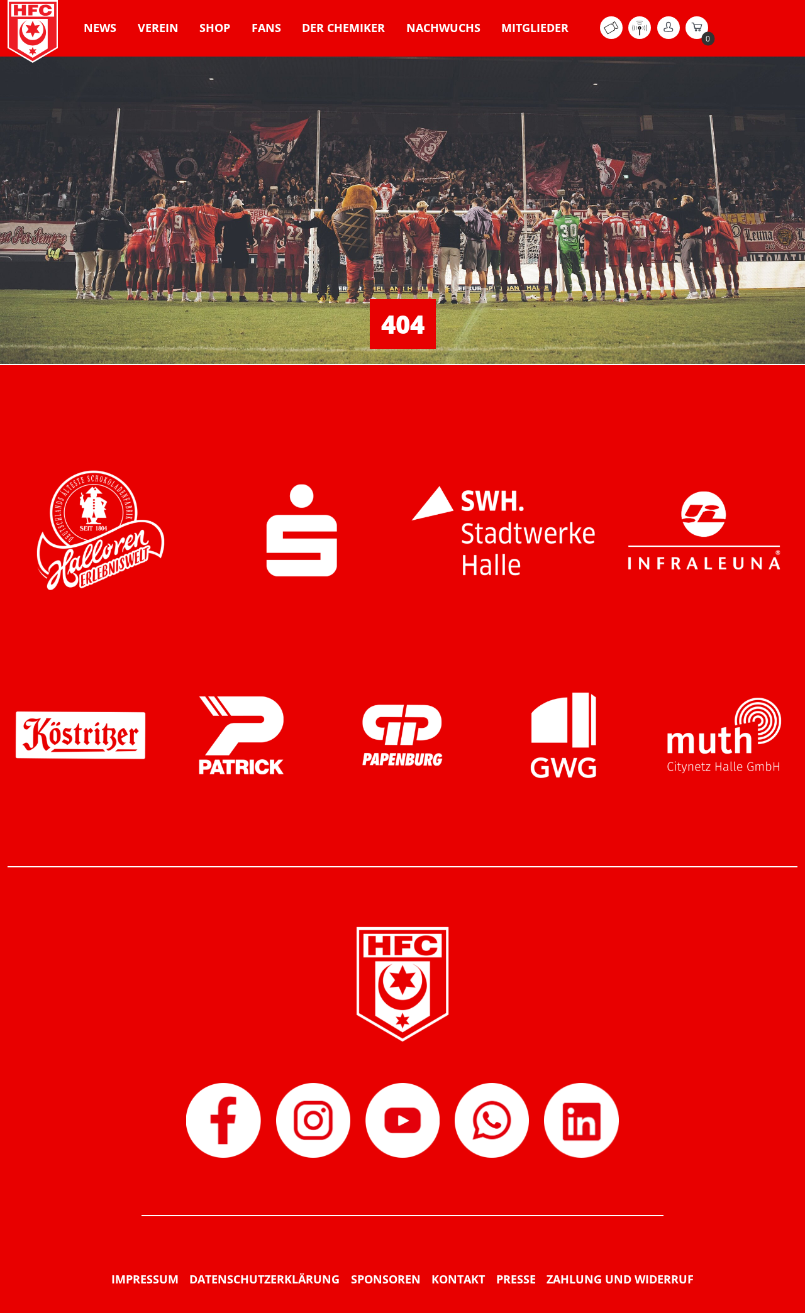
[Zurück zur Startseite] (33, 31)
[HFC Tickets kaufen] (611, 35)
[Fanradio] (639, 35)
